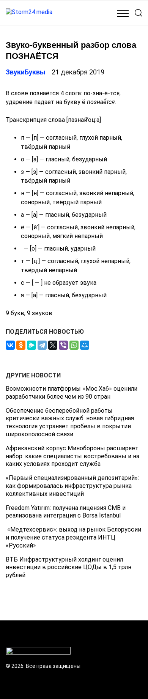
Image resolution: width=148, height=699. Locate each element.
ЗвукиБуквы (26, 72)
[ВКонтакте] (10, 345)
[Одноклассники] (20, 345)
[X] (52, 345)
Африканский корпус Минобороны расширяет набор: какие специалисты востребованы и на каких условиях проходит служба (72, 456)
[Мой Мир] (84, 345)
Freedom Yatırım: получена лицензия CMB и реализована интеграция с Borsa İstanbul (66, 511)
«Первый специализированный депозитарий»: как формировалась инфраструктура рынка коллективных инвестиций (72, 485)
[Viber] (63, 345)
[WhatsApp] (74, 345)
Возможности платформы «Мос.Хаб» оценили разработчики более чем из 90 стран (71, 392)
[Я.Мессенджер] (31, 345)
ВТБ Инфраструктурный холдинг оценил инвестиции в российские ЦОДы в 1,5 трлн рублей (68, 567)
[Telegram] (42, 345)
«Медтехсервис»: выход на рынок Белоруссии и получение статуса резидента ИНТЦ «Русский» (73, 537)
